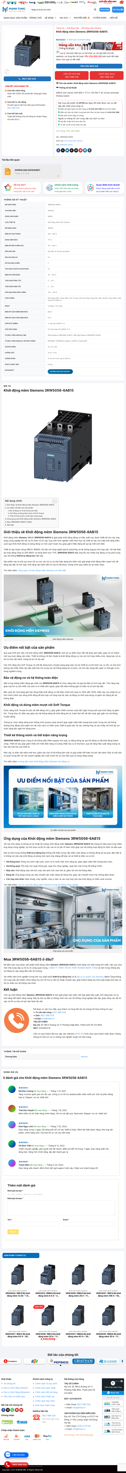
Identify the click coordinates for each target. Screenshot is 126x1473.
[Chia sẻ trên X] (63, 150)
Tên (10, 1220)
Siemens (84, 1057)
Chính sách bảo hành (45, 1401)
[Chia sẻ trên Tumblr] (89, 150)
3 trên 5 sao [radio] (18, 1194)
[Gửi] (95, 9)
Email (66, 1220)
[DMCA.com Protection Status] (7, 1422)
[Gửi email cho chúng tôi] (8, 1410)
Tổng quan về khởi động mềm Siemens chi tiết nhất (42, 570)
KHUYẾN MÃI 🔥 (82, 18)
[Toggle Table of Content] (53, 501)
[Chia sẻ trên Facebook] (58, 150)
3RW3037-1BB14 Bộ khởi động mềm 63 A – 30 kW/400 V (17, 1335)
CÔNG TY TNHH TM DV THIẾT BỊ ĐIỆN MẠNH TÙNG (73, 968)
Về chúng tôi (9, 1383)
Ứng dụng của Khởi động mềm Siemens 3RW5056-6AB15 (31, 519)
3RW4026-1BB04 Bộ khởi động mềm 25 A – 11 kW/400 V (108, 1335)
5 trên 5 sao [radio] (37, 1194)
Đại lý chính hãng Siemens (16, 1388)
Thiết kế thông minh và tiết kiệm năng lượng (26, 516)
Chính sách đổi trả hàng (46, 1392)
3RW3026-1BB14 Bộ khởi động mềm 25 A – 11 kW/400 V (48, 1335)
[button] (118, 10)
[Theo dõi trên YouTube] (21, 1410)
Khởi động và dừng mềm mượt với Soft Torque (27, 513)
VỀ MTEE (49, 18)
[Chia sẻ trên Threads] (72, 150)
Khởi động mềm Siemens (91, 28)
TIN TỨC (64, 18)
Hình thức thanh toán (45, 1405)
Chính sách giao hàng (45, 1388)
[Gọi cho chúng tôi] (12, 1410)
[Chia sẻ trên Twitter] (67, 150)
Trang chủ (60, 28)
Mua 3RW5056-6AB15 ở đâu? (19, 522)
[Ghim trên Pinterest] (81, 150)
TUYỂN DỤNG (100, 18)
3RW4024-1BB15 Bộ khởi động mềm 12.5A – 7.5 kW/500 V (17, 1294)
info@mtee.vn (48, 1018)
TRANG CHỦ (35, 18)
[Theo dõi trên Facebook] (3, 1410)
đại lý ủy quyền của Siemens (90, 976)
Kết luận (10, 525)
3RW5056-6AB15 (66, 145)
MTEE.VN (79, 1033)
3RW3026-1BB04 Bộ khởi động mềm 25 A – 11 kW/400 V (78, 1294)
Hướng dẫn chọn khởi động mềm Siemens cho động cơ (43, 761)
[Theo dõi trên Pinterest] (17, 1410)
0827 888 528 (13, 108)
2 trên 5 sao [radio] (12, 1194)
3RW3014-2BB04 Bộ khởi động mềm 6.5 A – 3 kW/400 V (47, 1294)
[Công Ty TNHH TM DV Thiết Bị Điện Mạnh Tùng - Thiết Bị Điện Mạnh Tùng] (14, 9)
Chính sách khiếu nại (44, 1396)
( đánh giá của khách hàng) (78, 40)
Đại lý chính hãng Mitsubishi (17, 1392)
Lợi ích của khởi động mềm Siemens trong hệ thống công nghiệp (48, 884)
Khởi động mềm (73, 28)
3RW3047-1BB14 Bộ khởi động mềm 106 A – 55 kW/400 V (108, 1294)
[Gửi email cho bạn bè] (76, 150)
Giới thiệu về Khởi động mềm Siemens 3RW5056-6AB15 (30, 505)
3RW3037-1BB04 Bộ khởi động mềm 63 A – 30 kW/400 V (78, 1335)
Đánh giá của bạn (15, 1191)
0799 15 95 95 (84, 1426)
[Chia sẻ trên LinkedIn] (85, 150)
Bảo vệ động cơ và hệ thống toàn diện (23, 511)
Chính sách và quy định (46, 1383)
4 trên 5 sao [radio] (27, 1194)
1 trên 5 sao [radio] (8, 1194)
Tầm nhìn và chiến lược (14, 1396)
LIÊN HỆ (114, 18)
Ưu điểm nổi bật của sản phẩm (20, 508)
